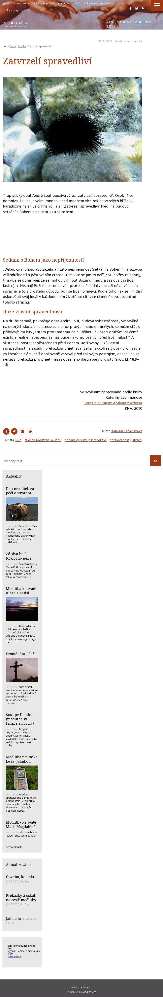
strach (137, 440)
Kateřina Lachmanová (128, 41)
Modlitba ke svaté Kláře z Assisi (21, 590)
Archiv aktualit (14, 847)
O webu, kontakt (20, 876)
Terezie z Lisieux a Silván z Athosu (113, 403)
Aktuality (14, 476)
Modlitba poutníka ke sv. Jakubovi (22, 759)
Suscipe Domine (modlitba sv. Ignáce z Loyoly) (20, 719)
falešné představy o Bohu (43, 440)
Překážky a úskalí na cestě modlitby (21, 897)
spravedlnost (119, 440)
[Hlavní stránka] (5, 46)
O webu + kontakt (81, 987)
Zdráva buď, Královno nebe (18, 556)
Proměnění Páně (20, 653)
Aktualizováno (18, 864)
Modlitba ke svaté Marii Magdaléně (21, 824)
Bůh (18, 440)
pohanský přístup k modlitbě (86, 440)
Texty (13, 46)
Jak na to (13, 918)
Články (22, 46)
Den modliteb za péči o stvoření (20, 490)
